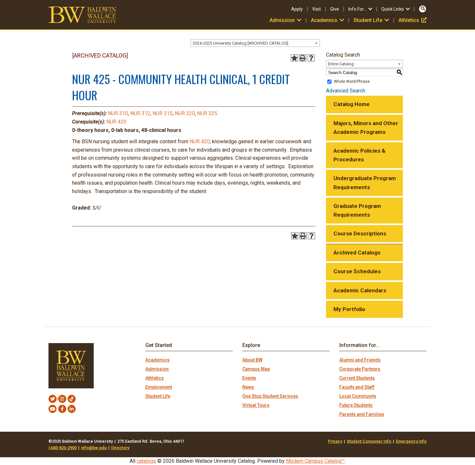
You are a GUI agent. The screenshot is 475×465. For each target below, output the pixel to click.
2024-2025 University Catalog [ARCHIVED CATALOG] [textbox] (240, 43)
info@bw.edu (94, 447)
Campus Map (256, 369)
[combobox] (255, 43)
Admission (157, 369)
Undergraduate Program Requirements (364, 182)
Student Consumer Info (369, 441)
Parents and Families (361, 414)
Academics (157, 359)
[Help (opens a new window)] (311, 57)
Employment (158, 387)
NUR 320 (185, 113)
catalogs (146, 461)
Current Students (357, 378)
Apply (297, 9)
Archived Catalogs (356, 252)
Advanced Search (345, 91)
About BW (252, 359)
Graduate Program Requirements (357, 210)
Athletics (412, 20)
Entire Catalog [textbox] (341, 63)
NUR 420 (116, 122)
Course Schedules (357, 271)
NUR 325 (207, 113)
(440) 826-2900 (62, 447)
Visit (316, 9)
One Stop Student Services (270, 396)
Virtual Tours (255, 405)
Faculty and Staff (357, 387)
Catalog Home (351, 104)
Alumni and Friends (360, 359)
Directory (120, 447)
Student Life (157, 396)
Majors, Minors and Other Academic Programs (365, 127)
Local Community (357, 396)
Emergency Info (411, 441)
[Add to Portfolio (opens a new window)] (294, 57)
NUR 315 (163, 113)
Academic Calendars (359, 290)
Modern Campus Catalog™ (315, 461)
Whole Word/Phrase (352, 81)
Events (249, 378)
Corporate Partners (359, 369)
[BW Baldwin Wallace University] (82, 14)
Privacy (335, 441)
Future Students (356, 405)
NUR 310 (118, 113)
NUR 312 (140, 113)
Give (334, 9)
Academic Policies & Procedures (359, 155)
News (248, 387)
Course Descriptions (359, 233)
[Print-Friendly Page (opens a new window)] (302, 57)
